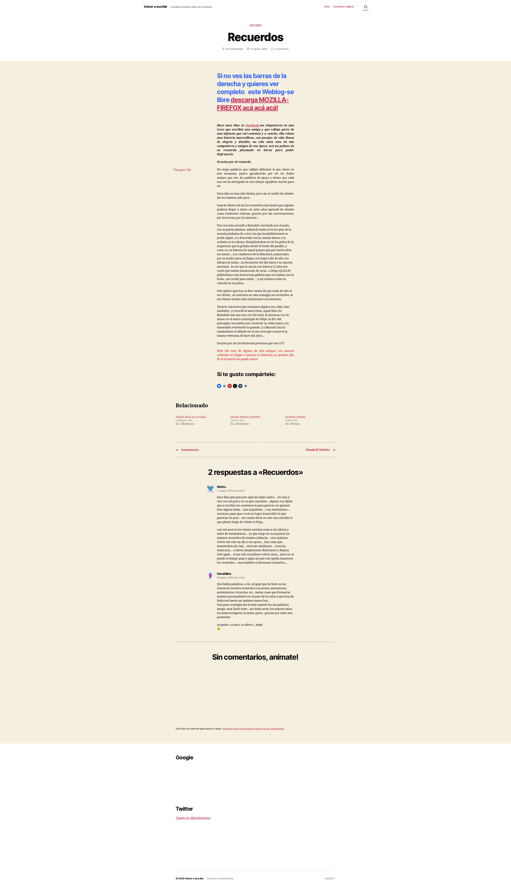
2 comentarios (282, 49)
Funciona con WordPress (220, 878)
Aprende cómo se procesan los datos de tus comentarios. (253, 728)
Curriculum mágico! (343, 6)
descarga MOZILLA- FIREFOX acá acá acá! (253, 104)
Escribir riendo (295, 417)
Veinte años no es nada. (191, 417)
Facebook (253, 125)
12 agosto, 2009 (259, 49)
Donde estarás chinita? (245, 417)
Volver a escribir (155, 6)
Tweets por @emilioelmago (193, 817)
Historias (255, 25)
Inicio (327, 6)
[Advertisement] (196, 781)
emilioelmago (236, 49)
